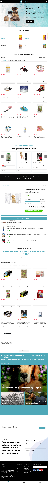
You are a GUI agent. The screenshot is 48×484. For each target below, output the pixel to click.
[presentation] (2, 156)
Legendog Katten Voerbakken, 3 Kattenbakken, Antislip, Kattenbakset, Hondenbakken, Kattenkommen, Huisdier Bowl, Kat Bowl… (7, 98)
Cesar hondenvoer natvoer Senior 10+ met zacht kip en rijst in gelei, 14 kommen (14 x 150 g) (7, 282)
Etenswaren (9, 232)
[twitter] (36, 470)
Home (18, 466)
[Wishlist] (24, 482)
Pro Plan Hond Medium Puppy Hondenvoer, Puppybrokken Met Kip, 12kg (23, 164)
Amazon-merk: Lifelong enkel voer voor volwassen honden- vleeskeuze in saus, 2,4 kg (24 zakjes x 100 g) (40, 282)
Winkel (18, 470)
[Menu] (1, 1)
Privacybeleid (26, 466)
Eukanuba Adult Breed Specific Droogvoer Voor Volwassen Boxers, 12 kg (40, 323)
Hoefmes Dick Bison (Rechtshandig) (14, 222)
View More (3, 38)
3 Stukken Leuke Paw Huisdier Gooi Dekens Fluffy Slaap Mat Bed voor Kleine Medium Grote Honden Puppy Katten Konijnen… (39, 138)
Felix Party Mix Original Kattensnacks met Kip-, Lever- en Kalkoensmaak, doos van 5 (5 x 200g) (26, 234)
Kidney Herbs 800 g (37, 116)
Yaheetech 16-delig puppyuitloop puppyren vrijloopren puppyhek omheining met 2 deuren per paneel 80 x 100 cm (35, 191)
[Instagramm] (38, 470)
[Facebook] (34, 470)
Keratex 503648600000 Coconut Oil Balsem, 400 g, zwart (23, 97)
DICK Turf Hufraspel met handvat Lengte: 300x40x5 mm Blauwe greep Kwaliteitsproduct (25, 228)
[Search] (46, 1)
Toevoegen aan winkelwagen (34, 210)
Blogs (18, 471)
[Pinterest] (42, 470)
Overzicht (18, 468)
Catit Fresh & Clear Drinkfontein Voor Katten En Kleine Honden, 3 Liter (7, 137)
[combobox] (40, 467)
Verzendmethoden (31, 447)
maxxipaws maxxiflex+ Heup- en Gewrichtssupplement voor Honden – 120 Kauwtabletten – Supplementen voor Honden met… (7, 78)
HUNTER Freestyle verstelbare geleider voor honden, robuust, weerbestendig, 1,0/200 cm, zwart (7, 343)
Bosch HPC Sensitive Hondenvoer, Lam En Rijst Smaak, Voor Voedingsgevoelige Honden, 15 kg (7, 303)
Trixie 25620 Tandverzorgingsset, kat (23, 136)
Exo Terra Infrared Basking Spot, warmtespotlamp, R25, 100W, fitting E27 (39, 97)
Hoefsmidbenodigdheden (11, 220)
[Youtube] (40, 470)
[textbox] (40, 467)
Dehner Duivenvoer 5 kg (21, 281)
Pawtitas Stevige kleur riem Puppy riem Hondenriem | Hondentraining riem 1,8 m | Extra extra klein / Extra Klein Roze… (7, 117)
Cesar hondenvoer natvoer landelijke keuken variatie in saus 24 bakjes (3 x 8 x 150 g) (7, 323)
